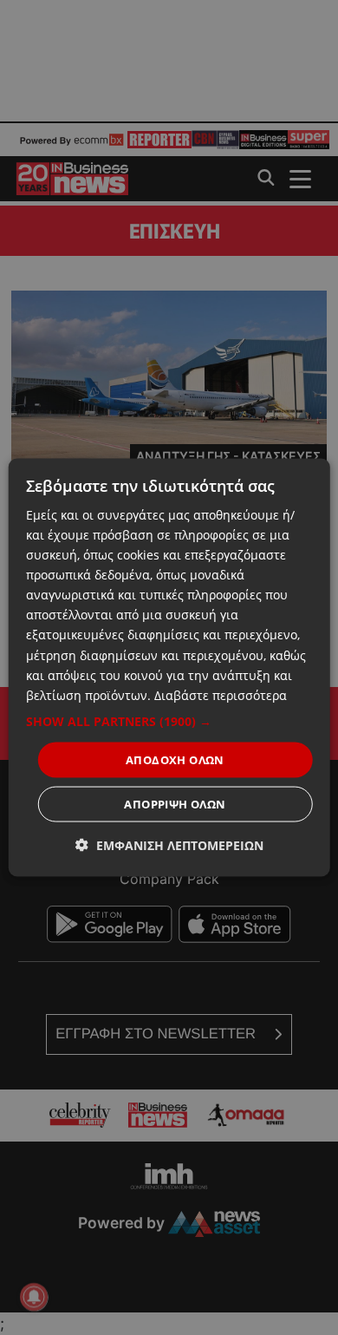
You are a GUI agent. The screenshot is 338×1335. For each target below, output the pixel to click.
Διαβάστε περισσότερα (220, 694)
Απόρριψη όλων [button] (174, 804)
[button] (169, 721)
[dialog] (169, 667)
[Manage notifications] (34, 1297)
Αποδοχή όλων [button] (175, 759)
